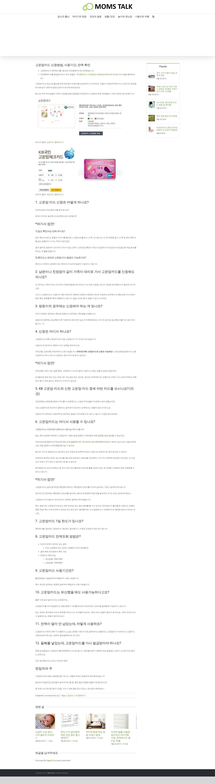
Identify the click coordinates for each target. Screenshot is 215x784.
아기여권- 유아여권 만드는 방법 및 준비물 (167, 103)
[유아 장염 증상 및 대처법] (151, 117)
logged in (50, 761)
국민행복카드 (80, 696)
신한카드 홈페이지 (54, 142)
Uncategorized (50, 696)
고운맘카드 (70, 696)
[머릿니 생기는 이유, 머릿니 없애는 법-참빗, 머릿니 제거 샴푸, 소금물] (151, 87)
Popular (163, 66)
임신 (58, 696)
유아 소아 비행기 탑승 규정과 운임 (167, 74)
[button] (153, 16)
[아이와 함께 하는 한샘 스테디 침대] (99, 715)
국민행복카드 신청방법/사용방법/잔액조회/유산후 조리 (99, 74)
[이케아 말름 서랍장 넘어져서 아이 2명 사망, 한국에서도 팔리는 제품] (125, 715)
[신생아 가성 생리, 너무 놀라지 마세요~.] (45, 715)
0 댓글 (76, 742)
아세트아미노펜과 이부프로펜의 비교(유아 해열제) (167, 128)
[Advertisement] (107, 37)
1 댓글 (50, 739)
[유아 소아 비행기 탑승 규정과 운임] (151, 74)
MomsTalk (51, 774)
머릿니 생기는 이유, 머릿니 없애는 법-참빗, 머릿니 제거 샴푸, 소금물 (167, 88)
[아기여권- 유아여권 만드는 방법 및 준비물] (151, 103)
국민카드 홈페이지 (54, 194)
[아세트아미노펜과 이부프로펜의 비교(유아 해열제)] (151, 128)
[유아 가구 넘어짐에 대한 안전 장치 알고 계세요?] (72, 715)
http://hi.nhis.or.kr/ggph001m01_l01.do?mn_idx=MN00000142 (81, 442)
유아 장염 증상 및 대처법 (167, 116)
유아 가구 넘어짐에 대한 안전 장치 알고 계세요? (71, 736)
